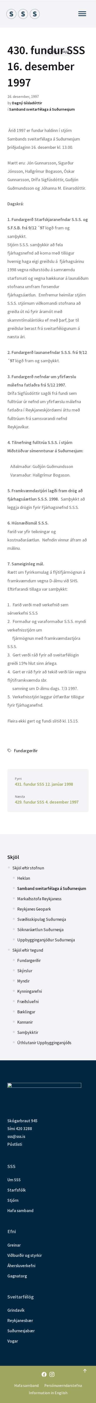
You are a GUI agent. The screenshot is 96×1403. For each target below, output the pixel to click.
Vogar (12, 1341)
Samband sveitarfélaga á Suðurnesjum (42, 109)
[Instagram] (51, 1375)
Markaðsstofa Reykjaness (39, 898)
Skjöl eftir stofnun (28, 868)
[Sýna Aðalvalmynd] (82, 13)
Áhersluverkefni (21, 1265)
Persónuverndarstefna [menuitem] (63, 1385)
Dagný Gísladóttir (27, 103)
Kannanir (25, 1022)
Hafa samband (20, 1210)
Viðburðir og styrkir (24, 1255)
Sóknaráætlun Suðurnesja (40, 929)
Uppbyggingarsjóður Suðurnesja (46, 940)
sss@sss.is (16, 1136)
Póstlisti (14, 1144)
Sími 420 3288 (19, 1128)
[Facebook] (44, 1375)
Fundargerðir (26, 750)
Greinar (14, 1245)
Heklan (23, 878)
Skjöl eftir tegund (27, 950)
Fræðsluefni (28, 1001)
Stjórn (12, 1200)
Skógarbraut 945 (22, 1120)
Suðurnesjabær (21, 1330)
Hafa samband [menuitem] (26, 1385)
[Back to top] (85, 1371)
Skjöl (13, 857)
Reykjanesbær (20, 1320)
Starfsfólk (16, 1190)
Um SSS (14, 1179)
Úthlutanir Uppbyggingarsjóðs (44, 1042)
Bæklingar (26, 1012)
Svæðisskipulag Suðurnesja (41, 919)
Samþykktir (27, 1032)
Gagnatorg (17, 1276)
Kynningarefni (29, 991)
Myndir (23, 981)
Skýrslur (24, 970)
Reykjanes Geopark (34, 909)
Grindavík (16, 1310)
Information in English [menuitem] (48, 1393)
